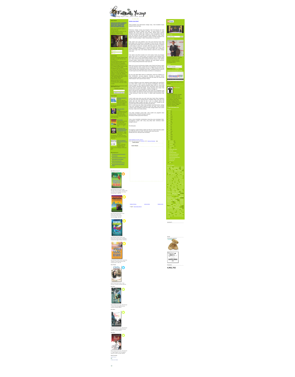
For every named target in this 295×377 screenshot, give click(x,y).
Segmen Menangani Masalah (175, 199)
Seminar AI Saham (170, 209)
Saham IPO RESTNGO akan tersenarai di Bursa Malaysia (122, 141)
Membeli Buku (181, 183)
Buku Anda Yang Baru (173, 155)
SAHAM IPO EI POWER (179, 190)
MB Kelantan (175, 183)
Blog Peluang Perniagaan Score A (119, 157)
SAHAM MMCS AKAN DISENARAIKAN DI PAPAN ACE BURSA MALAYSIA (122, 129)
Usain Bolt (171, 150)
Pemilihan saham (181, 185)
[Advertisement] (146, 192)
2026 (169, 111)
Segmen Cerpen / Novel (173, 191)
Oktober (171, 144)
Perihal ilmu (171, 160)
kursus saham (175, 180)
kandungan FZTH (170, 179)
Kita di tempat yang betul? (174, 157)
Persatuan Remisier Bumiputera (118, 154)
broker (178, 169)
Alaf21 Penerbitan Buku (117, 161)
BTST (182, 169)
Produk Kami (174, 189)
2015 (169, 129)
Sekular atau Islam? (134, 21)
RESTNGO (173, 190)
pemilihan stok (170, 186)
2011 (169, 136)
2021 (169, 119)
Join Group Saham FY (178, 178)
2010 (169, 137)
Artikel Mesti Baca (174, 168)
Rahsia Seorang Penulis (174, 154)
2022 (169, 117)
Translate (177, 68)
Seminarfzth (179, 210)
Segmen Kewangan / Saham (175, 197)
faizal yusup (113, 6)
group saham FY (180, 175)
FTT (168, 174)
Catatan (114, 50)
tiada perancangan (176, 213)
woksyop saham (170, 215)
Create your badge (114, 359)
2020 (169, 121)
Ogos (170, 147)
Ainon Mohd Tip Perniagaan (117, 159)
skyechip (173, 212)
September (171, 146)
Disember (171, 141)
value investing (172, 214)
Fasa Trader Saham (180, 173)
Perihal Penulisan (172, 152)
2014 (169, 131)
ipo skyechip (169, 178)
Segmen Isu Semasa (172, 194)
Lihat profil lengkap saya (173, 107)
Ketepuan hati (172, 158)
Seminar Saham (176, 209)
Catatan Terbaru (133, 204)
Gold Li (179, 174)
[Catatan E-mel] (156, 141)
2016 (169, 127)
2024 (169, 114)
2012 (169, 134)
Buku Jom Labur (170, 170)
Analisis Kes (169, 166)
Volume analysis (179, 214)
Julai (170, 162)
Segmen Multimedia (175, 205)
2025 (169, 112)
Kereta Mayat (114, 155)
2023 (169, 116)
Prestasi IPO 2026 (174, 188)
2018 (169, 124)
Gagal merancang (174, 174)
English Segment (171, 173)
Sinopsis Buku (120, 119)
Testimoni (169, 213)
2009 (169, 139)
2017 (169, 126)
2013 (169, 132)
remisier (180, 189)
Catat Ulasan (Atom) (138, 206)
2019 (169, 122)
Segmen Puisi (170, 208)
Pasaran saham (174, 185)
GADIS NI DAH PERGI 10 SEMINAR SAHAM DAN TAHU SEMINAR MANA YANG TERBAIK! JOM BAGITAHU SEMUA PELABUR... (118, 24)
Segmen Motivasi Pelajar (178, 204)
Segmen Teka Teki (178, 208)
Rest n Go (168, 190)
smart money (179, 212)
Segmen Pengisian (151, 141)
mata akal (177, 181)
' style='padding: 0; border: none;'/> (136, 139)
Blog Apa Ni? (173, 169)
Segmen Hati (176, 193)
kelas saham (176, 179)
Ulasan (114, 53)
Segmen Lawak (171, 199)
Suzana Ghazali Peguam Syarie (118, 162)
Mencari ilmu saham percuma (174, 184)
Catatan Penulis (178, 170)
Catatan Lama (160, 204)
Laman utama (147, 204)
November (171, 142)
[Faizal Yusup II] (111, 358)
